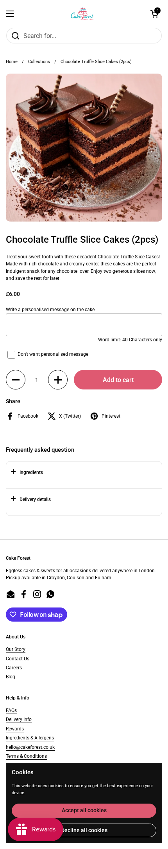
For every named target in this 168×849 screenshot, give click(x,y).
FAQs (11, 710)
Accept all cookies (84, 810)
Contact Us (17, 659)
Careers (14, 668)
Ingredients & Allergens (30, 738)
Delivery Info (19, 719)
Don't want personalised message (53, 354)
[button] (15, 379)
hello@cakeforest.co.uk (30, 747)
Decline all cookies (84, 830)
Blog (10, 677)
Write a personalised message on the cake (50, 309)
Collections (39, 61)
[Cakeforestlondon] (82, 14)
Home (12, 61)
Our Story (15, 649)
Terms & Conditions (26, 756)
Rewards (15, 729)
